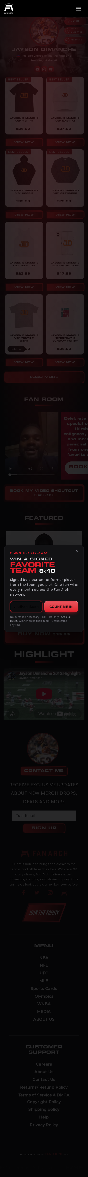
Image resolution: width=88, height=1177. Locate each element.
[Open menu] (78, 8)
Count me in (61, 607)
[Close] (77, 551)
